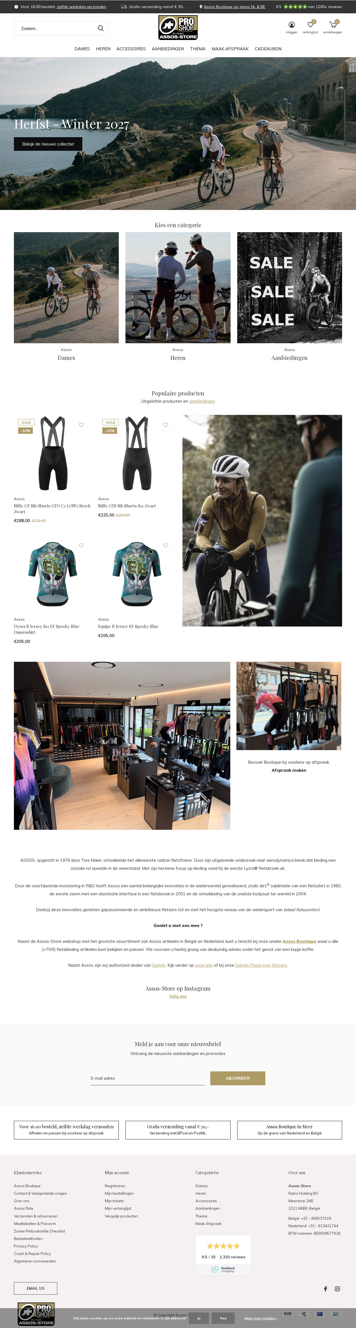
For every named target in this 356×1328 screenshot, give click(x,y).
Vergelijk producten (121, 1216)
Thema (198, 48)
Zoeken (100, 28)
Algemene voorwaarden (35, 1261)
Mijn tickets (114, 1201)
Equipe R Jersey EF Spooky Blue (128, 626)
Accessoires (131, 48)
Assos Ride (23, 1208)
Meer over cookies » (260, 1318)
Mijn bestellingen (119, 1193)
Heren (103, 48)
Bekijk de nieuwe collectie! (48, 144)
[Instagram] (337, 1289)
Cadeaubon (268, 48)
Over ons (21, 1201)
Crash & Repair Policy (32, 1253)
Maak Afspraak (230, 48)
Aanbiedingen (168, 48)
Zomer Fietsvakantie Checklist (39, 1231)
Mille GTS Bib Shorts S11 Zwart (127, 505)
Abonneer (238, 1078)
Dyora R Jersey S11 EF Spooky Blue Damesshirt (47, 629)
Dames (82, 48)
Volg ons (178, 996)
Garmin (158, 965)
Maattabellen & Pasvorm (35, 1223)
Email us (35, 1288)
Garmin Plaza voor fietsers (261, 965)
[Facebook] (325, 1289)
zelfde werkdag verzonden (81, 6)
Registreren (115, 1186)
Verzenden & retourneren (36, 1216)
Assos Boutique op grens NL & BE (234, 6)
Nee (223, 1318)
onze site (204, 965)
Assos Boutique (27, 1186)
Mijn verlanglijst (118, 1208)
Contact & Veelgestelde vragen (40, 1193)
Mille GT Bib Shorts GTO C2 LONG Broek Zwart (52, 508)
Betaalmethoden (28, 1238)
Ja (199, 1318)
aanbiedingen (202, 401)
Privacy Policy (26, 1246)
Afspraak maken (289, 770)
